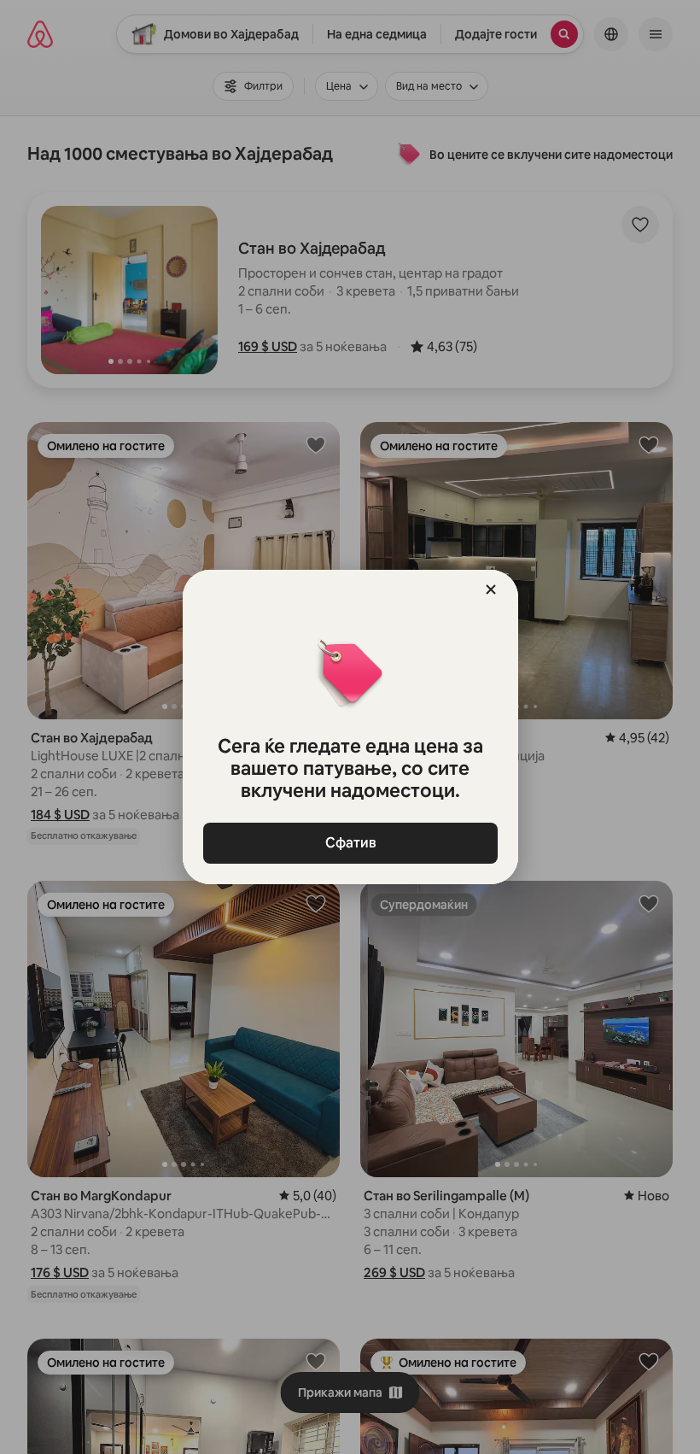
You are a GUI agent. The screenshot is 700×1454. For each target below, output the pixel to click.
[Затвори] (491, 589)
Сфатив (350, 843)
